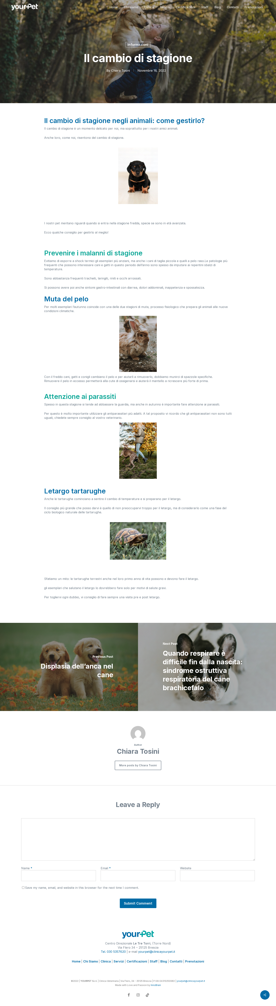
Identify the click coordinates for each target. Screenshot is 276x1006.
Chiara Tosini (120, 70)
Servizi (119, 961)
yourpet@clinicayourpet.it (156, 951)
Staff (154, 961)
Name (26, 868)
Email (106, 868)
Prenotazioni (194, 961)
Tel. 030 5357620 (113, 951)
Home (76, 961)
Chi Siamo (91, 961)
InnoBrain (156, 985)
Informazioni (137, 45)
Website (185, 868)
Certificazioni (137, 961)
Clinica (106, 961)
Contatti (176, 961)
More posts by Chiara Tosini (138, 765)
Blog (163, 961)
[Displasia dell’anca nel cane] (69, 667)
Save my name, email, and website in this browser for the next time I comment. (82, 888)
